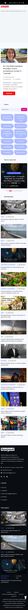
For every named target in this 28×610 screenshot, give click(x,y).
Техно (7, 152)
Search (24, 109)
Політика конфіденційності (9, 493)
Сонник (7, 147)
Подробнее (9, 93)
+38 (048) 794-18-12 (7, 470)
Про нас (4, 487)
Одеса (7, 126)
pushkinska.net (19, 607)
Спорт (20, 147)
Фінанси (20, 152)
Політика (20, 126)
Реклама (4, 496)
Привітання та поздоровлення (21, 133)
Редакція (4, 490)
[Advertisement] (14, 27)
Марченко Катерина (9, 77)
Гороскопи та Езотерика (7, 117)
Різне (7, 141)
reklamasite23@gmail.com (9, 473)
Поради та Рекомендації (7, 133)
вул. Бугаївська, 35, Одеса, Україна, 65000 (12, 467)
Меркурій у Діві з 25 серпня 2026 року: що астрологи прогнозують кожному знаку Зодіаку (14, 180)
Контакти (4, 500)
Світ (20, 141)
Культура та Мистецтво (20, 118)
